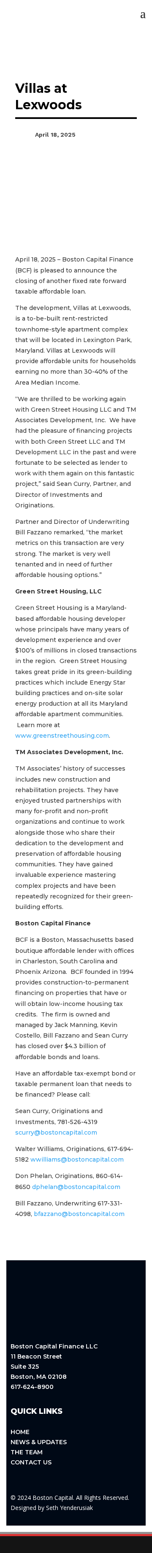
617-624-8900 (32, 1387)
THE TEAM (27, 1452)
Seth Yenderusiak (69, 1508)
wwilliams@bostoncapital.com (77, 1159)
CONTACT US (31, 1462)
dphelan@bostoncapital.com (76, 1187)
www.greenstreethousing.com (62, 735)
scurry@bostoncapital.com (56, 1132)
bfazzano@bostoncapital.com (79, 1214)
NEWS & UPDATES (39, 1442)
